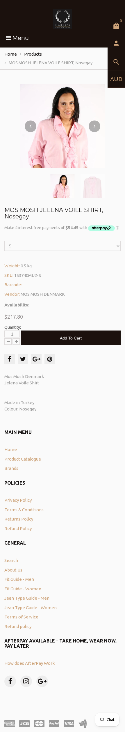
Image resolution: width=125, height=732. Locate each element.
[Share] (9, 359)
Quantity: (12, 327)
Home (10, 54)
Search (11, 560)
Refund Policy (18, 528)
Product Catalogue (22, 459)
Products (33, 54)
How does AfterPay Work (29, 663)
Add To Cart (71, 338)
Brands (11, 468)
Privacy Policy (18, 500)
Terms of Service (21, 616)
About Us (13, 569)
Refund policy (17, 626)
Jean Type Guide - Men (26, 598)
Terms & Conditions (24, 509)
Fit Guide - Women (22, 588)
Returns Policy (18, 518)
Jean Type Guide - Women (30, 607)
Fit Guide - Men (19, 579)
